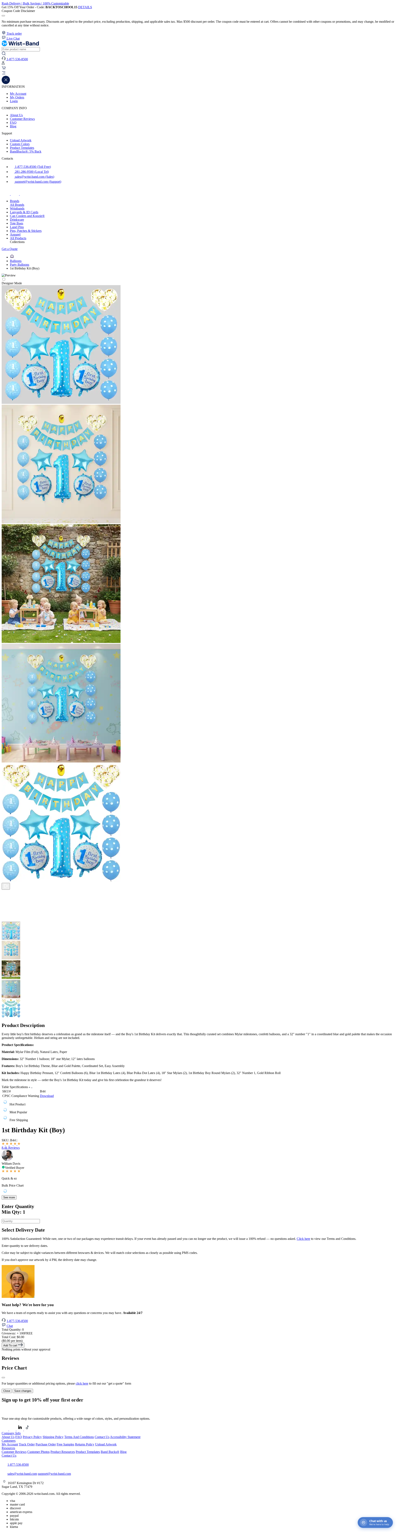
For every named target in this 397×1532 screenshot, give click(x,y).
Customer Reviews (22, 119)
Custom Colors (20, 144)
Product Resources (62, 1452)
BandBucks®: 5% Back (25, 151)
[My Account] (3, 64)
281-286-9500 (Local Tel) (31, 171)
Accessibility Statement (125, 1437)
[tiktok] (24, 194)
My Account (18, 93)
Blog (13, 126)
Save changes (22, 1390)
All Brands (17, 204)
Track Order (27, 1444)
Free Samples (65, 1444)
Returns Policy (84, 1444)
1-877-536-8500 (17, 1321)
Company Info (11, 1433)
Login (14, 101)
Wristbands (17, 208)
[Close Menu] (6, 83)
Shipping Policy (53, 1437)
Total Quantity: (13, 1329)
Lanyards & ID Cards (24, 212)
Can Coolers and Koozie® (27, 216)
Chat (10, 1326)
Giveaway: (17, 1333)
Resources (8, 1448)
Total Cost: (13, 1337)
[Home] (12, 257)
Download (47, 1096)
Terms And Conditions (79, 1437)
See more (9, 1197)
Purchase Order (46, 1444)
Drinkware (17, 219)
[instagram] (15, 194)
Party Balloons (19, 264)
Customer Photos (38, 1452)
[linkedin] (20, 1429)
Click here (303, 1238)
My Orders (17, 97)
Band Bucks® (110, 1452)
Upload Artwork (20, 140)
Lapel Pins (17, 227)
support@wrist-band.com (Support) (37, 181)
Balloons (16, 261)
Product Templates (22, 147)
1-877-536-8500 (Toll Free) (32, 166)
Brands (14, 201)
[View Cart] (4, 69)
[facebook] (6, 194)
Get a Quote (10, 249)
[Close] (3, 1377)
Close (6, 1390)
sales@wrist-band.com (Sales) (34, 176)
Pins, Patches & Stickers (26, 230)
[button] (198, 73)
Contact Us (102, 1437)
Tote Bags (16, 223)
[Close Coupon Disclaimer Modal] (3, 15)
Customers (9, 1440)
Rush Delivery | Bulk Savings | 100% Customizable (35, 3)
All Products (18, 238)
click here (82, 1383)
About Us (16, 115)
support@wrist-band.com (54, 1473)
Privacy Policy (32, 1437)
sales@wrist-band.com (22, 1473)
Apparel (15, 234)
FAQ (13, 122)
